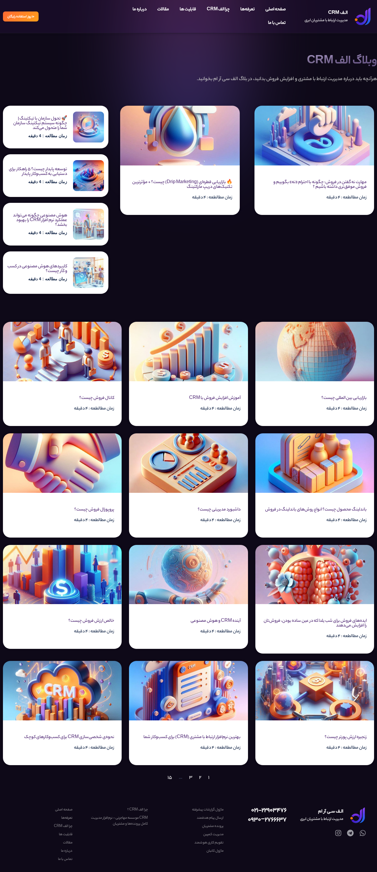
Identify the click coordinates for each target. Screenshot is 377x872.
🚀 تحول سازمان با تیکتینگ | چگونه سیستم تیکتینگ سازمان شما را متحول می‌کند (40, 123)
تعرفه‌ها (247, 9)
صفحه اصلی (275, 9)
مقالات (163, 9)
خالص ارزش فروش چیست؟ (91, 621)
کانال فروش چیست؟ (96, 398)
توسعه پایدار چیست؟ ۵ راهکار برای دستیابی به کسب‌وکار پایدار (38, 172)
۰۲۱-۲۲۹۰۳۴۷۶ (269, 810)
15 (170, 778)
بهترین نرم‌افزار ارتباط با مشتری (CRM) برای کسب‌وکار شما (192, 737)
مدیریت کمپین (213, 835)
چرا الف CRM (218, 9)
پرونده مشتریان (212, 826)
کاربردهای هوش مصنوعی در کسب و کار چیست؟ (37, 269)
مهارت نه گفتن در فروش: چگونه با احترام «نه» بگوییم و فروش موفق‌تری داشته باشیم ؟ (320, 185)
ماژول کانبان (214, 851)
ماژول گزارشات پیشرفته (207, 810)
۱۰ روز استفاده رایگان (20, 16)
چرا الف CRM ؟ (137, 810)
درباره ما (140, 9)
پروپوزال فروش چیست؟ (94, 509)
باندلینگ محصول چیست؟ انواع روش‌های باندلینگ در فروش (316, 509)
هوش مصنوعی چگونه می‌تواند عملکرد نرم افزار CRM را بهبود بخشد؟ (40, 220)
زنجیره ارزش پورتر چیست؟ (346, 737)
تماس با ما (277, 23)
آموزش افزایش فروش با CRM (215, 398)
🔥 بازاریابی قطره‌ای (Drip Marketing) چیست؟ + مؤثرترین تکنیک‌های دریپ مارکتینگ (182, 185)
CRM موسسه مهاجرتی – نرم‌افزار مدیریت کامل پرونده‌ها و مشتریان (119, 821)
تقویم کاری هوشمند (208, 843)
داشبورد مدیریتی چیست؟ (219, 509)
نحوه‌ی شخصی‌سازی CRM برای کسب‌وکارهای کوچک (69, 737)
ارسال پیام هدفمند (210, 818)
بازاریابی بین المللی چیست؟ (344, 398)
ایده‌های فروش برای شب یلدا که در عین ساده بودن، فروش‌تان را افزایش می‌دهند (315, 623)
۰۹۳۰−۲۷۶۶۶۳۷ (267, 820)
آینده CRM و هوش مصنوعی (216, 621)
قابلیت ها (188, 9)
